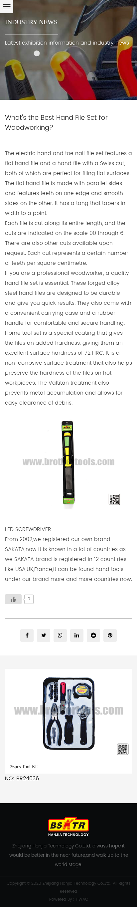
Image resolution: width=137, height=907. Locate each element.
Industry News (31, 22)
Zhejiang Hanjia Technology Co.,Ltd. (77, 883)
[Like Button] (13, 599)
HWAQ (82, 899)
